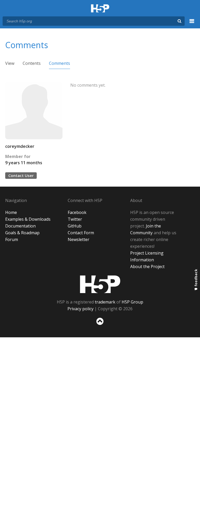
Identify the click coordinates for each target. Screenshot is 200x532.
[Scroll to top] (100, 326)
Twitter (75, 219)
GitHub (75, 226)
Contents (32, 63)
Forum (11, 239)
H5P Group (132, 302)
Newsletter (78, 239)
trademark (105, 302)
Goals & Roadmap (22, 233)
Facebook (77, 212)
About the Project (147, 266)
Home (11, 212)
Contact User (21, 175)
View (9, 63)
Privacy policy (80, 309)
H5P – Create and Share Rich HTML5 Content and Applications (100, 8)
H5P (100, 284)
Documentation (20, 226)
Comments (59, 63)
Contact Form (81, 233)
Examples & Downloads (28, 219)
